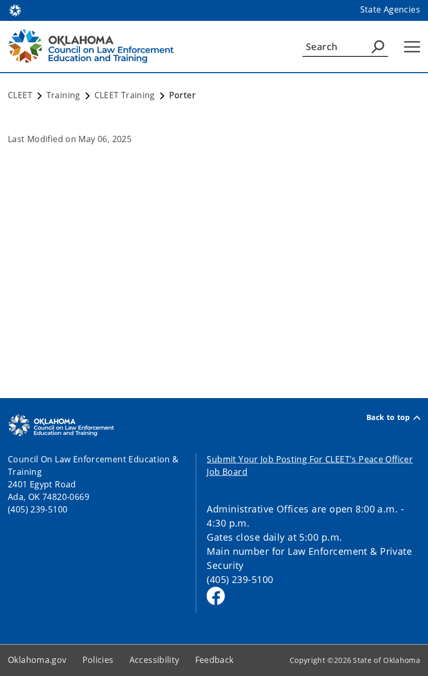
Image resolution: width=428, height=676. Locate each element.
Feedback (214, 660)
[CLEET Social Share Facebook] (216, 596)
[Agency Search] (377, 46)
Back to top (388, 417)
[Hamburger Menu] (412, 47)
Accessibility (154, 660)
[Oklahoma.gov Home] (15, 9)
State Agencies (390, 9)
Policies (98, 660)
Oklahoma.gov (37, 660)
